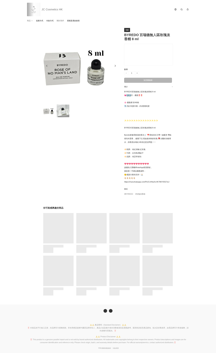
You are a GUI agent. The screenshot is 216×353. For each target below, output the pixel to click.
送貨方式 (39, 21)
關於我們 (60, 21)
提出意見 (116, 348)
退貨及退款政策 (73, 21)
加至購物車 (148, 80)
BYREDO (129, 194)
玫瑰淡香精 (140, 194)
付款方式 (50, 21)
